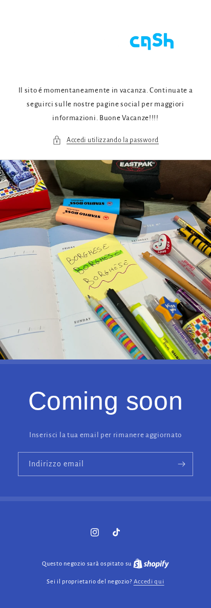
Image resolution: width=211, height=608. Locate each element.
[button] (105, 140)
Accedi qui (149, 581)
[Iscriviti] (181, 464)
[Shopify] (151, 563)
